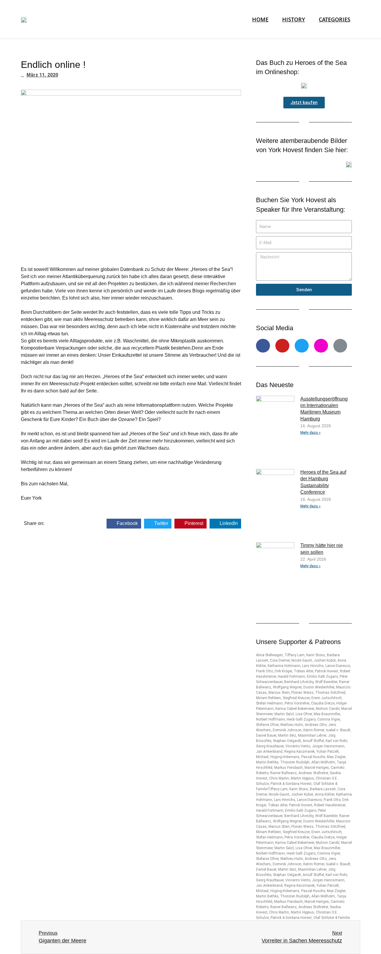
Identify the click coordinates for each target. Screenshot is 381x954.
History (293, 19)
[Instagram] (321, 346)
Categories (334, 19)
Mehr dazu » (310, 433)
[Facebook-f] (263, 346)
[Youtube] (282, 346)
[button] (304, 102)
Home (260, 19)
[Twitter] (302, 346)
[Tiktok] (340, 346)
